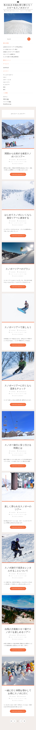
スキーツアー (6, 82)
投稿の (6, 99)
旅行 (4, 89)
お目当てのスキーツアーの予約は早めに (13, 47)
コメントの (7, 101)
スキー (4, 77)
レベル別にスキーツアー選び (10, 49)
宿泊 (4, 87)
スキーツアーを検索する (9, 54)
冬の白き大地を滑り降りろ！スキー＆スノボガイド (18, 6)
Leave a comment (18, 163)
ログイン (5, 96)
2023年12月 (6, 67)
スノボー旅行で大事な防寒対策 (10, 56)
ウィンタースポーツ (8, 74)
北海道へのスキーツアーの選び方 (11, 51)
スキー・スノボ (7, 79)
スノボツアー (6, 84)
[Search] (28, 39)
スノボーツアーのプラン (18, 269)
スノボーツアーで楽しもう (18, 327)
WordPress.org (7, 104)
